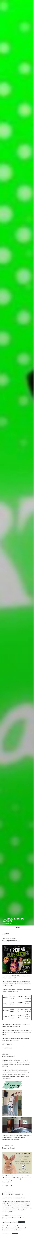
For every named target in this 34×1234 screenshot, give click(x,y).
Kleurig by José (24, 1076)
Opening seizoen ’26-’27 (11, 941)
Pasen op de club (8, 1148)
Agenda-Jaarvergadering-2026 (10, 1222)
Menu (18, 927)
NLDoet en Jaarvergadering (12, 1194)
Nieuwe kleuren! (8, 1056)
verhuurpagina (6, 1139)
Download (21, 1222)
